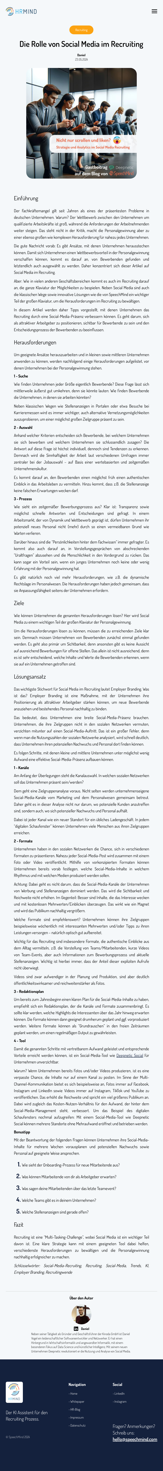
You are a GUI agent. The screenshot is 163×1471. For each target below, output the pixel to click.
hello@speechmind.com (135, 1439)
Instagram (120, 1401)
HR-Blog (75, 1409)
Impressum (77, 1417)
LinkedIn (119, 1393)
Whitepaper (77, 1401)
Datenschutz (77, 1425)
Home (73, 1393)
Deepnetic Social (129, 1055)
